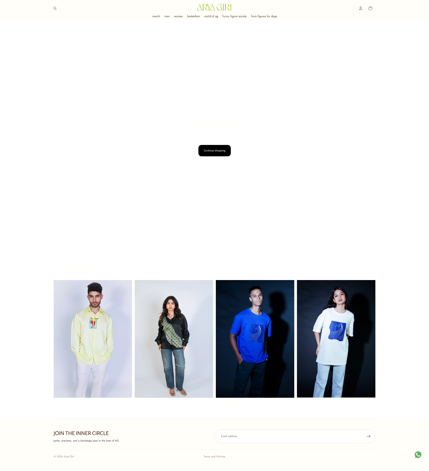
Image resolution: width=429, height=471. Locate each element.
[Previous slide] (60, 339)
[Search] (55, 8)
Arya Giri (69, 456)
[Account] (361, 8)
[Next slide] (125, 339)
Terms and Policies (214, 456)
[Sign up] (368, 436)
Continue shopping (214, 151)
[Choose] (125, 391)
